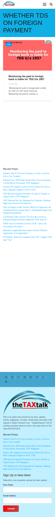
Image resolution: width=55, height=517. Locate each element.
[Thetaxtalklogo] (9, 4)
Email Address (9, 496)
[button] (44, 4)
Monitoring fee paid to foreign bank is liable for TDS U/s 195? (26, 78)
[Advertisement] (27, 137)
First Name (8, 485)
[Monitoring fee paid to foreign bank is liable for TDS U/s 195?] (27, 41)
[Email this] (6, 377)
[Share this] (12, 377)
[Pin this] (31, 377)
